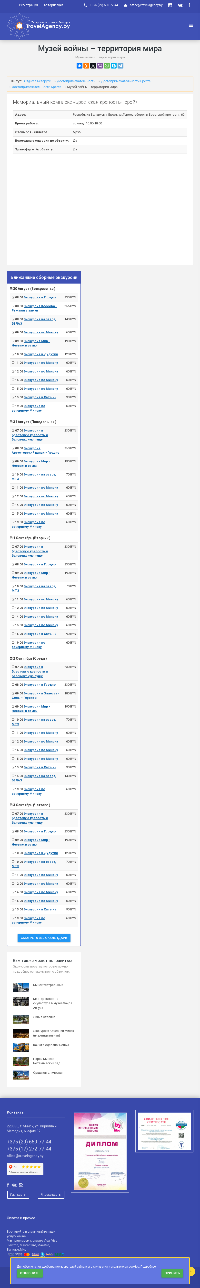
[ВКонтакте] (79, 66)
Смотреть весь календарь (44, 938)
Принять (172, 1273)
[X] (93, 66)
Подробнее (148, 1266)
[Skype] (114, 66)
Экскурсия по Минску (41, 332)
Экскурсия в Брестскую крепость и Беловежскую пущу (30, 435)
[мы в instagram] (170, 5)
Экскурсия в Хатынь (40, 397)
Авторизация (53, 5)
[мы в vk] (180, 5)
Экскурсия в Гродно (40, 297)
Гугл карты (18, 1194)
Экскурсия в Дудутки (41, 354)
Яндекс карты (51, 1194)
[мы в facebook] (189, 5)
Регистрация (28, 5)
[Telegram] (120, 66)
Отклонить (30, 1273)
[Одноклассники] (86, 66)
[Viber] (100, 66)
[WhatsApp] (107, 66)
